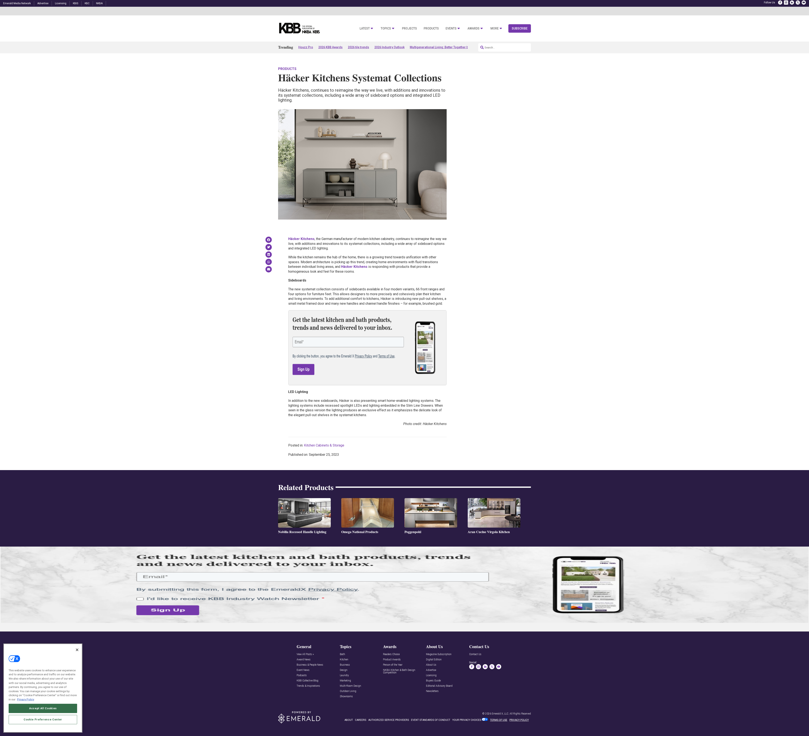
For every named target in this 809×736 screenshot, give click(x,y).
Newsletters (432, 691)
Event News (303, 670)
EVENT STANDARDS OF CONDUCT (430, 720)
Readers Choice (391, 654)
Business (345, 665)
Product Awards (392, 659)
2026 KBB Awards (330, 47)
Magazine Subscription (438, 654)
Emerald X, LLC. (500, 713)
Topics (386, 28)
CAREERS (360, 720)
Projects (409, 28)
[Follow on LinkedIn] (792, 2)
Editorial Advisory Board (439, 686)
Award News (304, 659)
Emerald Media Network (17, 3)
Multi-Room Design (350, 686)
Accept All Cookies (43, 708)
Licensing (60, 3)
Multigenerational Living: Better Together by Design (445, 47)
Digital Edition (434, 659)
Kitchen (344, 659)
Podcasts (302, 675)
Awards (473, 28)
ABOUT (348, 720)
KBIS (75, 3)
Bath (342, 654)
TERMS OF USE (498, 720)
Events (451, 28)
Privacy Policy (25, 699)
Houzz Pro (305, 47)
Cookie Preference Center (43, 719)
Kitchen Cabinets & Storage (324, 445)
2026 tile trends (358, 47)
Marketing (345, 680)
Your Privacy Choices (466, 720)
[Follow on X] (798, 2)
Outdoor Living (348, 691)
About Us (431, 665)
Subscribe (520, 28)
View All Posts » (305, 654)
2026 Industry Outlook (389, 47)
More (494, 28)
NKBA (99, 3)
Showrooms (346, 696)
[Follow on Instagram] (786, 2)
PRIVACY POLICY (519, 720)
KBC (87, 3)
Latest (365, 28)
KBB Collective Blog (307, 680)
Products (431, 28)
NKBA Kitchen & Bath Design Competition (399, 671)
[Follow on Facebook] (780, 2)
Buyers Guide (433, 680)
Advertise (42, 3)
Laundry (344, 675)
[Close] (77, 649)
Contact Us (475, 654)
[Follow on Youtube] (804, 2)
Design (343, 670)
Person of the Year (392, 665)
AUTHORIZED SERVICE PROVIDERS (388, 720)
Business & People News (310, 665)
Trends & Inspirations (308, 686)
